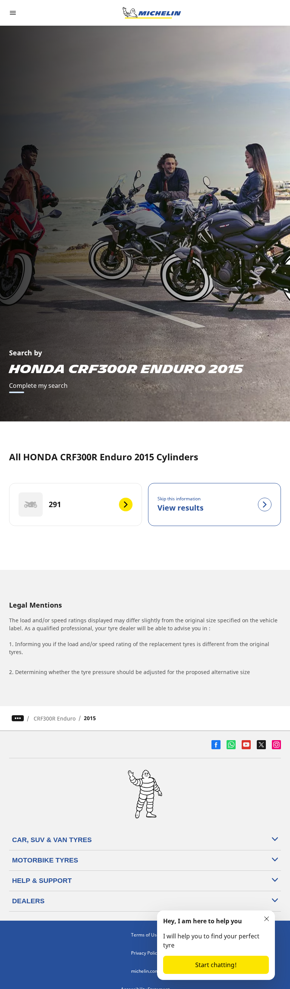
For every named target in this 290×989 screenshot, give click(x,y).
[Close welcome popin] (266, 918)
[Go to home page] (152, 13)
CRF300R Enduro (55, 718)
